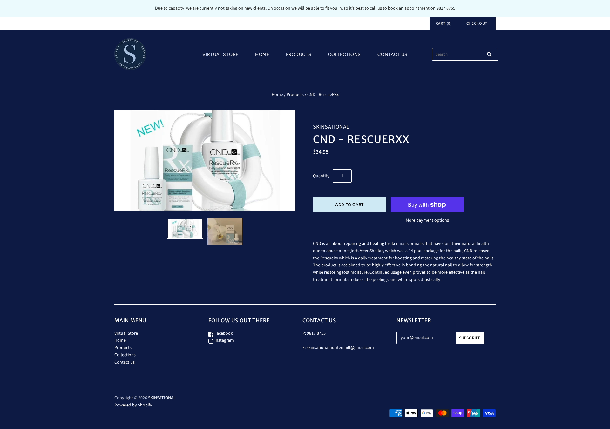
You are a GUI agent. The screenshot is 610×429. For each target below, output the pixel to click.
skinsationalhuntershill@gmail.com (340, 348)
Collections (344, 54)
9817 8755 (316, 333)
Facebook (223, 333)
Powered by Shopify (133, 405)
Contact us (392, 54)
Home (262, 54)
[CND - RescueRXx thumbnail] (185, 228)
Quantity (321, 176)
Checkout (476, 23)
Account (412, 23)
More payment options (427, 220)
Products (299, 54)
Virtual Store (220, 54)
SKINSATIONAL (331, 127)
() (444, 23)
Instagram (224, 340)
